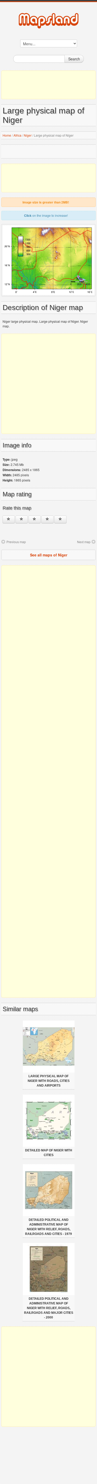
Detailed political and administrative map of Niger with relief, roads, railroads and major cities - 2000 (48, 1308)
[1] (9, 519)
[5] (60, 519)
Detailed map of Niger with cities (48, 1153)
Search (74, 58)
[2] (22, 519)
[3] (34, 519)
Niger (28, 135)
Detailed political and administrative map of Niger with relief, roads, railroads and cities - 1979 (48, 1227)
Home (7, 135)
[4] (47, 519)
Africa (17, 135)
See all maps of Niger (48, 554)
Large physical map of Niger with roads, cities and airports (49, 1080)
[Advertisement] (48, 85)
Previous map (16, 542)
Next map (84, 542)
